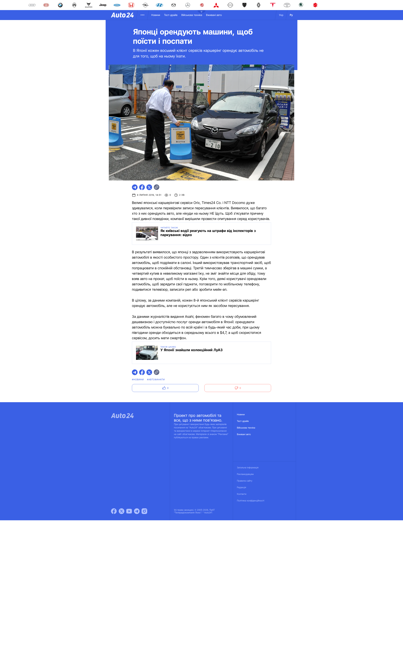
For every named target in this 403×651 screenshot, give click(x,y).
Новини (155, 15)
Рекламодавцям (245, 474)
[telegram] (135, 187)
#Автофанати (156, 379)
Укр (281, 15)
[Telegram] (137, 511)
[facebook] (142, 187)
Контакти (241, 494)
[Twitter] (121, 511)
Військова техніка (191, 15)
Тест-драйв (170, 15)
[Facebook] (114, 511)
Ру (291, 15)
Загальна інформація (247, 467)
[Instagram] (144, 511)
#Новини (138, 379)
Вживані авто (214, 15)
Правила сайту (244, 481)
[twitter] (149, 187)
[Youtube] (129, 511)
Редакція (241, 487)
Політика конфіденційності (250, 500)
